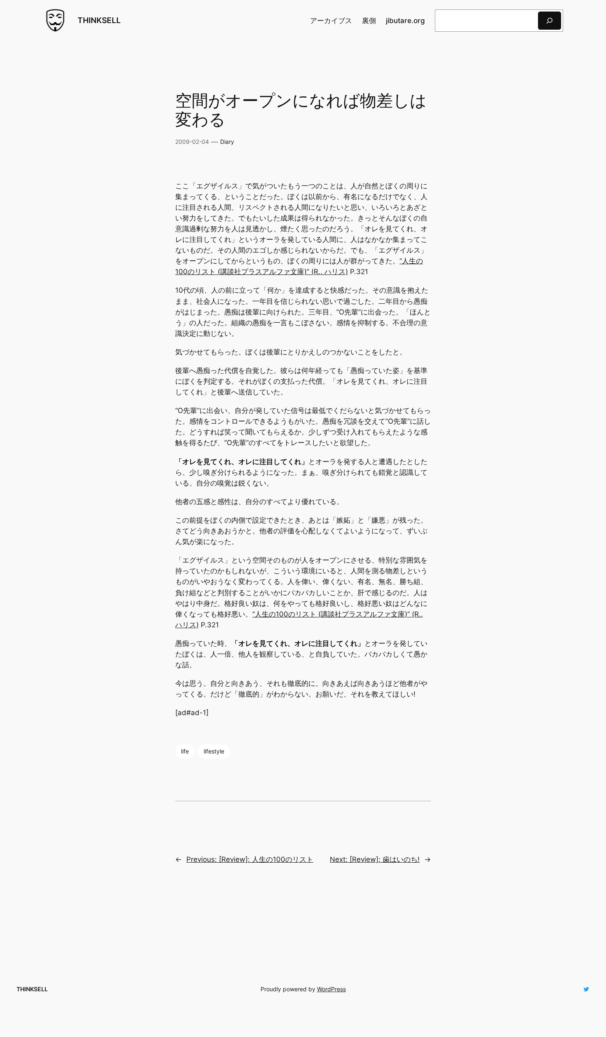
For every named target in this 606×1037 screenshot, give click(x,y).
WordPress (331, 988)
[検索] (549, 20)
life (185, 751)
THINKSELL (99, 20)
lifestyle (214, 751)
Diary (227, 141)
